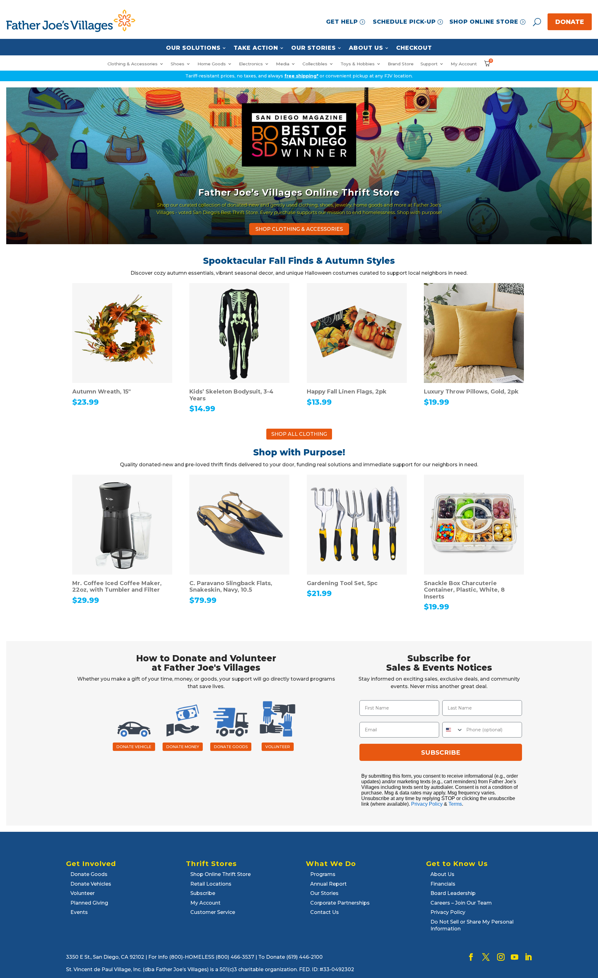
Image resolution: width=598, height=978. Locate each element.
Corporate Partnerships (340, 903)
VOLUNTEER (277, 746)
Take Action (256, 48)
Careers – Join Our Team (461, 903)
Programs (322, 874)
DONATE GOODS (231, 746)
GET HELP (342, 21)
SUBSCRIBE (440, 752)
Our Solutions (193, 48)
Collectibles (314, 64)
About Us (366, 48)
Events (79, 912)
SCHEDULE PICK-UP (404, 21)
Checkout (414, 48)
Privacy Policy (427, 804)
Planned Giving (89, 903)
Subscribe (202, 893)
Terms (455, 804)
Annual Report (328, 884)
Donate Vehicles (90, 884)
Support (429, 64)
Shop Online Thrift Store (220, 874)
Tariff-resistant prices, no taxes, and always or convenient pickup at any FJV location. (299, 76)
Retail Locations (210, 884)
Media (282, 64)
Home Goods (211, 64)
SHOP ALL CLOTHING (299, 434)
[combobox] (453, 729)
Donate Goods (88, 874)
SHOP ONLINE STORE (483, 21)
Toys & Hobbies (357, 64)
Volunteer (82, 893)
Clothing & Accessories (132, 64)
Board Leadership (453, 893)
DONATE (569, 22)
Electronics (251, 64)
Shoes (177, 64)
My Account (464, 64)
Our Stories (313, 48)
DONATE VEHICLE (133, 746)
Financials (442, 884)
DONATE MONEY (182, 746)
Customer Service (212, 912)
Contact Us (324, 912)
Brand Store (401, 64)
